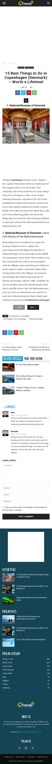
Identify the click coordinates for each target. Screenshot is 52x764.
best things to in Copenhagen (20, 316)
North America (43, 757)
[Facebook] (17, 92)
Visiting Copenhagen (36, 319)
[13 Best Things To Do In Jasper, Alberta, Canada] (8, 390)
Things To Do (29, 67)
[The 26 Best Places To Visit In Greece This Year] (8, 379)
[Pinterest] (28, 92)
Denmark (12, 63)
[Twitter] (23, 92)
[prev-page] (3, 399)
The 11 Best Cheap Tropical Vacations (30, 639)
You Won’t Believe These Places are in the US (12, 348)
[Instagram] (26, 748)
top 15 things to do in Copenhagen (15, 319)
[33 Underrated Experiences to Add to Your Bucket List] (8, 589)
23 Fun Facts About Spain (27, 364)
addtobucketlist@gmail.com (30, 732)
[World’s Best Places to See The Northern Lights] (8, 600)
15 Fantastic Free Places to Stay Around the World (39, 348)
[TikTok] (32, 748)
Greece (5, 382)
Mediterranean (7, 370)
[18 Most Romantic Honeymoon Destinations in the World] (8, 619)
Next (32, 307)
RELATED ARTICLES (13, 358)
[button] (4, 3)
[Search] (48, 3)
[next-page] (7, 399)
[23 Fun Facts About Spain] (8, 367)
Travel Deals (31, 757)
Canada (5, 393)
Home (4, 63)
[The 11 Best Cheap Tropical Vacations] (8, 642)
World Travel (20, 757)
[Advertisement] (26, 33)
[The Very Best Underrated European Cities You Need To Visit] (8, 577)
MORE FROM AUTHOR (33, 358)
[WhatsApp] (34, 92)
